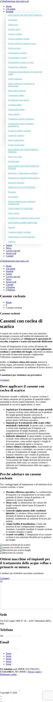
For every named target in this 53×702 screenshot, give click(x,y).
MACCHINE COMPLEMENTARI (22, 223)
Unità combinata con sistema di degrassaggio (21, 85)
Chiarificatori (13, 161)
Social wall (11, 253)
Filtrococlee (13, 25)
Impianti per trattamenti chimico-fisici (24, 218)
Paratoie (11, 227)
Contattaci (4, 380)
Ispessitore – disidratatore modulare (23, 173)
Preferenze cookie (8, 674)
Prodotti (9, 11)
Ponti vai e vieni (15, 157)
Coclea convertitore (16, 145)
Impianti (11, 242)
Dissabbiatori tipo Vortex (18, 100)
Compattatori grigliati (17, 53)
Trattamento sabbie (16, 95)
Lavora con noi (13, 250)
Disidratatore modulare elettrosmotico (24, 178)
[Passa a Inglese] (10, 287)
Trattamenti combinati (17, 67)
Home (9, 6)
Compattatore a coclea (17, 58)
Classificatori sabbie (16, 109)
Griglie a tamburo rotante (18, 39)
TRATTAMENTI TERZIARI (20, 209)
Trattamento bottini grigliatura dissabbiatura (21, 125)
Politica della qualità (9, 690)
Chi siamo (10, 9)
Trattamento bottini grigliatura (21, 119)
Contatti (9, 256)
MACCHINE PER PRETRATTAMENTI (25, 15)
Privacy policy (34, 671)
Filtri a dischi (13, 213)
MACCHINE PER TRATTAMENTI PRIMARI (23, 151)
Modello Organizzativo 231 (27, 682)
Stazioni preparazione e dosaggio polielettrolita (21, 202)
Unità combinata (15, 79)
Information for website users (13, 679)
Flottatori (12, 192)
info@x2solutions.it (9, 648)
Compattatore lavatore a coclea (21, 62)
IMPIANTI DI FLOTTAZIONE (21, 187)
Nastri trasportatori (16, 140)
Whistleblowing (27, 690)
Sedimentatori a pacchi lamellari (21, 237)
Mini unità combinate (17, 91)
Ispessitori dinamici (16, 183)
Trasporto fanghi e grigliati (19, 131)
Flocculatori (13, 197)
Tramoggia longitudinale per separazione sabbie (25, 73)
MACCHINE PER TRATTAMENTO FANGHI (23, 167)
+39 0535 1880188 (13, 636)
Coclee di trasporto (16, 135)
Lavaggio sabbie (15, 105)
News (8, 248)
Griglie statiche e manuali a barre (22, 43)
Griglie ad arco (14, 48)
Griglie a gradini (15, 34)
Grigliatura (12, 20)
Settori (9, 245)
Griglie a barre (14, 29)
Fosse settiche (13, 114)
